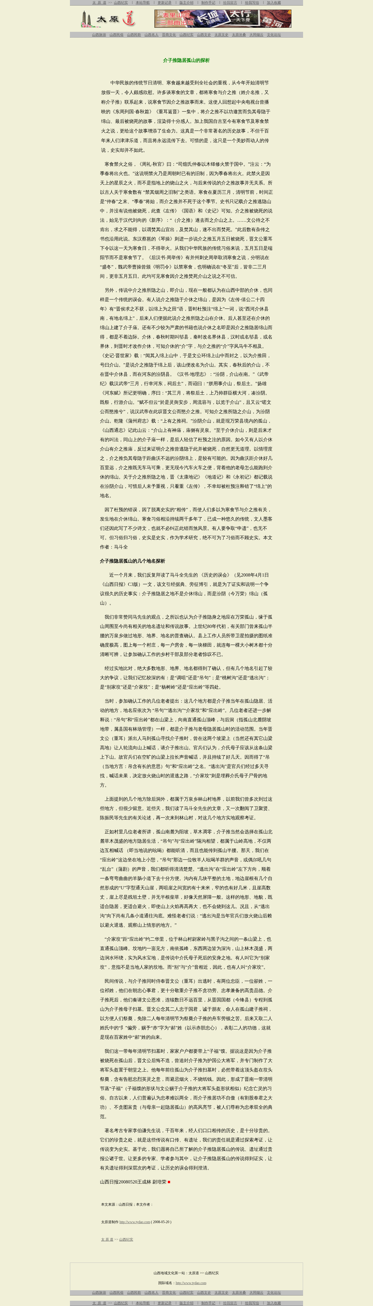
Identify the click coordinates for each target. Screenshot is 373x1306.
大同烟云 (256, 35)
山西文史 (204, 35)
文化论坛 (274, 35)
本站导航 (143, 3)
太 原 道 (99, 3)
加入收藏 (274, 3)
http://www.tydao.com (134, 1222)
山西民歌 (134, 35)
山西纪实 (121, 3)
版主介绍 (186, 3)
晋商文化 (169, 35)
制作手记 (208, 3)
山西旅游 (99, 35)
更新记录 (165, 3)
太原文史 (221, 35)
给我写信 (252, 3)
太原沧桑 (239, 35)
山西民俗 (117, 35)
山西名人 (152, 35)
